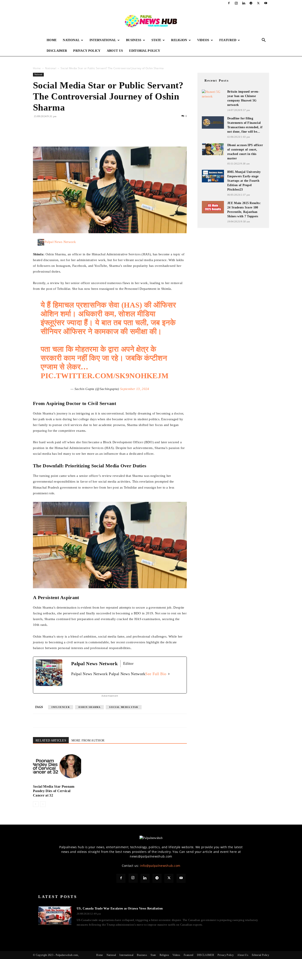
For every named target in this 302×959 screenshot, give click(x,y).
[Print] (88, 134)
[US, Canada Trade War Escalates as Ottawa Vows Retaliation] (54, 915)
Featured (228, 40)
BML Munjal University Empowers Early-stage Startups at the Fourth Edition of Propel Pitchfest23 (244, 180)
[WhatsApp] (67, 134)
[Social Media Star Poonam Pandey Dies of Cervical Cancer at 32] (57, 766)
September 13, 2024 (134, 389)
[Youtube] (265, 3)
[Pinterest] (57, 134)
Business (133, 40)
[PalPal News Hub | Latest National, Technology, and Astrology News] (151, 21)
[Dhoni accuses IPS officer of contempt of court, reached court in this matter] (213, 149)
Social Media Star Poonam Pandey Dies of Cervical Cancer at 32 (54, 791)
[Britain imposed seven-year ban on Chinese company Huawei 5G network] (213, 95)
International (103, 40)
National (71, 40)
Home (52, 40)
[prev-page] (35, 804)
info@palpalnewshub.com (160, 865)
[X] (258, 3)
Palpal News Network (60, 242)
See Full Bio (155, 674)
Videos (203, 40)
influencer (61, 707)
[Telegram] (251, 3)
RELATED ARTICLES (51, 740)
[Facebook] (229, 3)
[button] (263, 40)
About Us (115, 50)
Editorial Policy (144, 50)
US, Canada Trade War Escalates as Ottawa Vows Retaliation (120, 908)
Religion (179, 40)
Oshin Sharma (89, 707)
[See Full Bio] (169, 674)
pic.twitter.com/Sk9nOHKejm (104, 376)
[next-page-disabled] (43, 804)
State (156, 40)
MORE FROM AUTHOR (87, 740)
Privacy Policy (86, 50)
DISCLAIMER (57, 50)
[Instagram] (236, 3)
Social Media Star (123, 707)
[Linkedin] (243, 3)
